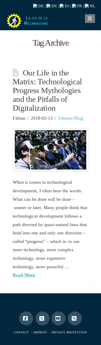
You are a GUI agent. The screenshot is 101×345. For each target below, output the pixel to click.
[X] (42, 318)
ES (66, 6)
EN (54, 6)
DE (40, 6)
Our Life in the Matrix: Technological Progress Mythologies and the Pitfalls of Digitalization (47, 90)
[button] (90, 18)
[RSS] (75, 318)
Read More (24, 275)
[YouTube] (59, 318)
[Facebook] (26, 318)
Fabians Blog (70, 118)
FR (79, 6)
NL (92, 6)
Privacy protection (69, 332)
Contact (21, 332)
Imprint (40, 332)
